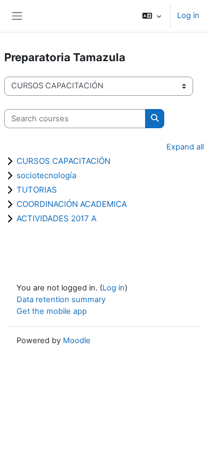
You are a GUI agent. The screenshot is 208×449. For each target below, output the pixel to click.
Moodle (77, 340)
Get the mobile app (52, 311)
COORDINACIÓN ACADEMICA (72, 204)
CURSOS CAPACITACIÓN (63, 161)
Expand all (185, 147)
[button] (151, 16)
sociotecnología (46, 175)
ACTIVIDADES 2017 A (57, 218)
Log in (188, 15)
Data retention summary (61, 299)
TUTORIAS (37, 190)
